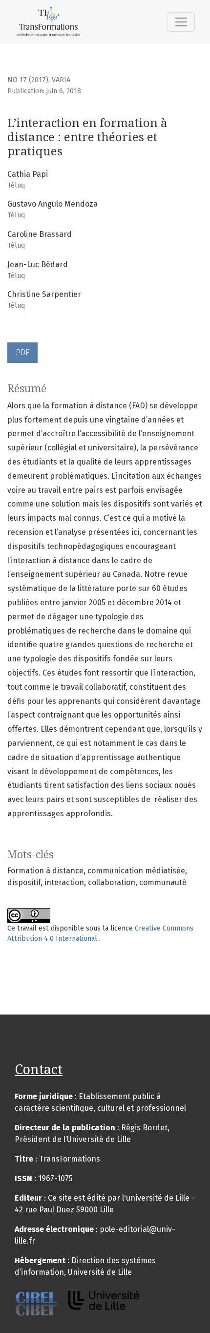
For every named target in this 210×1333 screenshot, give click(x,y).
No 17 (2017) (27, 80)
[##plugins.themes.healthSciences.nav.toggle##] (181, 22)
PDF (22, 352)
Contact (39, 1069)
